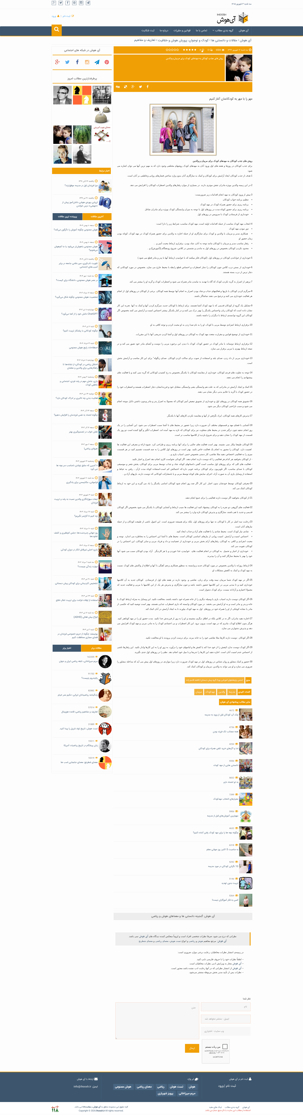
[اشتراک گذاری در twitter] (140, 87)
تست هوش (175, 941)
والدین (221, 692)
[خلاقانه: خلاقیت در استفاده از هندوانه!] (82, 135)
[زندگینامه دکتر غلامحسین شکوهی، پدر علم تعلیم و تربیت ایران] (62, 95)
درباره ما (164, 31)
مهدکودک (210, 692)
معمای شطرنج (146, 941)
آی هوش (244, 31)
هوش (200, 941)
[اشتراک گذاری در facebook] (147, 87)
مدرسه (232, 692)
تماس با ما (201, 31)
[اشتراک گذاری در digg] (118, 87)
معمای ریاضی (162, 941)
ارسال (192, 1048)
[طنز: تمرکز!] (62, 154)
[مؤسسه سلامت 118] (55, 1109)
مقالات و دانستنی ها (224, 40)
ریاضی (192, 941)
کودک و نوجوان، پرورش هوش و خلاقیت (183, 40)
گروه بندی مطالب (224, 31)
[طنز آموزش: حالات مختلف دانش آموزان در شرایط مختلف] (102, 115)
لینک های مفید (215, 1107)
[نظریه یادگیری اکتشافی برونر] (102, 95)
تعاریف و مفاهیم (144, 40)
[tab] (67, 216)
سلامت (88, 1107)
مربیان (199, 692)
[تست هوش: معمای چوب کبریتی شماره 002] (102, 135)
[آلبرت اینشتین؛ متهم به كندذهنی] (82, 154)
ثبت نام (66, 16)
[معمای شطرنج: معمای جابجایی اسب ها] (82, 95)
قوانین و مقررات (182, 31)
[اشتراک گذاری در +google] (133, 87)
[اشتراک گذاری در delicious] (125, 87)
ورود (54, 16)
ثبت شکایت (148, 31)
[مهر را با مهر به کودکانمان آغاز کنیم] (62, 135)
